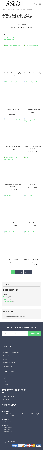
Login (4, 381)
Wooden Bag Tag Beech (32, 109)
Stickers (7, 299)
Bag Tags (7, 297)
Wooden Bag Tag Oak (12, 109)
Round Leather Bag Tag (13, 146)
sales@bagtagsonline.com (12, 422)
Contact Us (6, 359)
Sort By (13, 27)
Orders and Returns (9, 363)
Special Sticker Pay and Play (32, 73)
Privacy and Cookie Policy (11, 352)
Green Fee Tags (8, 301)
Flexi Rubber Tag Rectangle (32, 259)
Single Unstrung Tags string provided (32, 147)
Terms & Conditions (9, 396)
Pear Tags (12, 223)
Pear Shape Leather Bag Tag (12, 73)
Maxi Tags (32, 185)
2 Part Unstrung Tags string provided (12, 186)
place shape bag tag (8, 40)
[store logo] (14, 3)
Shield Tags (32, 223)
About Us (6, 400)
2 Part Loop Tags (13, 259)
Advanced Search (8, 366)
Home (3, 10)
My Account (6, 378)
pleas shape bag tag (8, 37)
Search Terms (7, 356)
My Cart (5, 385)
